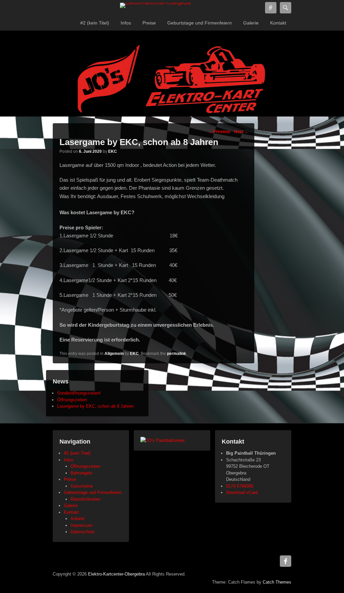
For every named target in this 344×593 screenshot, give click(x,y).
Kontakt (278, 23)
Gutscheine (82, 486)
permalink (176, 353)
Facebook (285, 561)
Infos (126, 23)
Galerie (251, 23)
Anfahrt (78, 518)
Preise (149, 23)
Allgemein (114, 353)
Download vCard (242, 492)
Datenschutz (83, 531)
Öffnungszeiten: (72, 399)
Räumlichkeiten (85, 499)
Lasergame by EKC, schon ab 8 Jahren (95, 406)
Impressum (81, 525)
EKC (112, 151)
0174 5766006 (239, 486)
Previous (219, 131)
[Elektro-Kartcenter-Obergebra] (155, 5)
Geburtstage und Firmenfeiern (199, 23)
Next (241, 131)
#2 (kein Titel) (94, 23)
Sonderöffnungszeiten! (79, 393)
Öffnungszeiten (85, 466)
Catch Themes (277, 582)
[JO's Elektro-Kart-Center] (172, 80)
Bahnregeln (81, 472)
